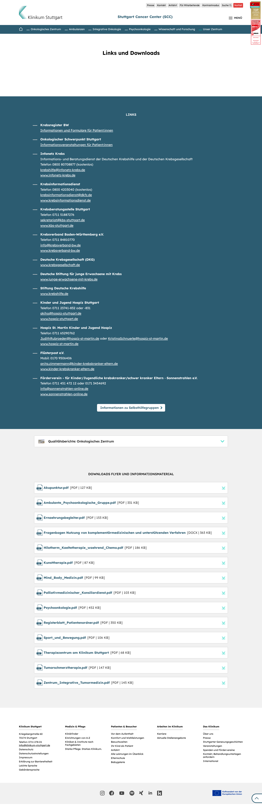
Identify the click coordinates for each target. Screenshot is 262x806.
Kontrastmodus (210, 5)
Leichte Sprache (28, 765)
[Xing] (141, 793)
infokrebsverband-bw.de (60, 245)
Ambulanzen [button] (77, 29)
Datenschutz (26, 749)
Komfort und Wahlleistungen (127, 737)
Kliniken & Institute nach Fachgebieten (79, 743)
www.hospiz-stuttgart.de (59, 319)
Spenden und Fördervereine (219, 750)
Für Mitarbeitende (190, 5)
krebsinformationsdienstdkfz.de (66, 195)
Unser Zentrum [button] (212, 29)
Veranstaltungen (212, 746)
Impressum (25, 757)
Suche (225, 5)
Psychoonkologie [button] (140, 29)
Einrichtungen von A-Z (77, 737)
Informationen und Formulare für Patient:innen (76, 130)
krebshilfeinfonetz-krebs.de (62, 170)
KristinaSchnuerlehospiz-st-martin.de (138, 338)
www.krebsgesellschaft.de (60, 265)
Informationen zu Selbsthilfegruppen (129, 408)
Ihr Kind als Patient (122, 746)
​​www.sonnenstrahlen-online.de (63, 394)
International (210, 761)
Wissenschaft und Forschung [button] (177, 29)
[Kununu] (159, 793)
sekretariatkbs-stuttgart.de (62, 220)
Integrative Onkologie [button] (107, 29)
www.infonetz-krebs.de (57, 175)
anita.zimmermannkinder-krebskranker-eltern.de (79, 364)
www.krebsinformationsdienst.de (65, 200)
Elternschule (118, 758)
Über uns (208, 733)
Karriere (161, 733)
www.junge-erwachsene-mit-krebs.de (68, 279)
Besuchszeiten (119, 741)
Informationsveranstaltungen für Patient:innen (76, 145)
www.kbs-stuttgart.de (56, 225)
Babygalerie (118, 762)
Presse (150, 5)
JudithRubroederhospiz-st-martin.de (69, 338)
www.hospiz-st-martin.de (59, 344)
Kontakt (161, 5)
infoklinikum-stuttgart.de (34, 745)
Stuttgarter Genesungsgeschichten (223, 741)
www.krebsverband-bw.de (60, 250)
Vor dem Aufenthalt (122, 733)
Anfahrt (173, 5)
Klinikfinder (71, 733)
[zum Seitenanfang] (257, 798)
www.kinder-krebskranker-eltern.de (67, 369)
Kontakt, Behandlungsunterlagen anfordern (222, 755)
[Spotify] (131, 793)
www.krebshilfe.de (54, 294)
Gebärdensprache (29, 769)
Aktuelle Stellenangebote (171, 737)
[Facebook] (111, 793)
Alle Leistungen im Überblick (127, 754)
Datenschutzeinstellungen (34, 753)
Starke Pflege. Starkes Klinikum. (83, 749)
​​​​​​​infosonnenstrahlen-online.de (64, 389)
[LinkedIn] (150, 793)
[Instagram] (102, 793)
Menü (238, 17)
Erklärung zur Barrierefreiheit (35, 761)
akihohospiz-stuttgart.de (60, 313)
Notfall (238, 5)
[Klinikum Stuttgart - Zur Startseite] (40, 13)
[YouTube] (122, 793)
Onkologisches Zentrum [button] (46, 29)
